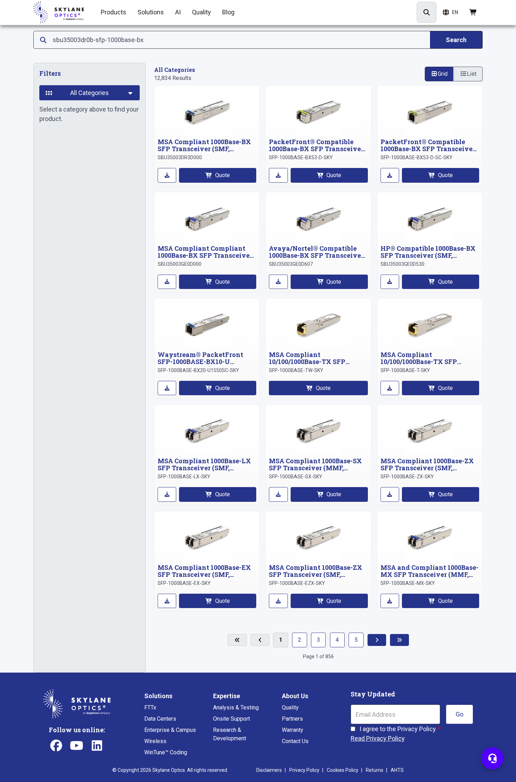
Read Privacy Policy (378, 738)
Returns (374, 770)
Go (459, 714)
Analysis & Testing (236, 707)
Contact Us (295, 741)
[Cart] (473, 12)
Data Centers (160, 718)
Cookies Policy (342, 770)
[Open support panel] (492, 758)
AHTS (397, 770)
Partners (292, 718)
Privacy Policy (304, 770)
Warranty (292, 730)
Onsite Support (231, 718)
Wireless (155, 741)
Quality (290, 707)
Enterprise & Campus (170, 730)
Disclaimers (269, 770)
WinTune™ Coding (165, 752)
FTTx (150, 707)
